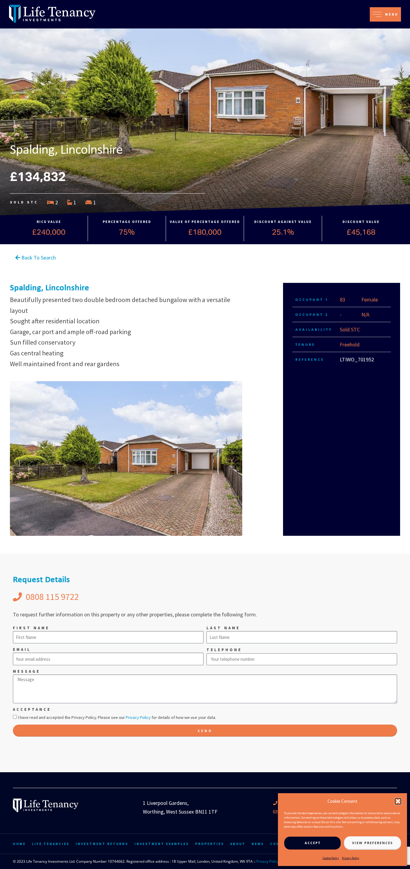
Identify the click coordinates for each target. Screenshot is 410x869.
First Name (31, 627)
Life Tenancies (51, 844)
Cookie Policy (331, 858)
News (258, 844)
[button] (398, 801)
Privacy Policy (350, 858)
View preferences (372, 843)
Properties (209, 844)
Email (22, 649)
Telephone (224, 649)
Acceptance (32, 709)
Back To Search (38, 257)
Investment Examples (161, 844)
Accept (313, 843)
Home (19, 844)
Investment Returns (102, 844)
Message (26, 671)
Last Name (223, 627)
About (238, 844)
